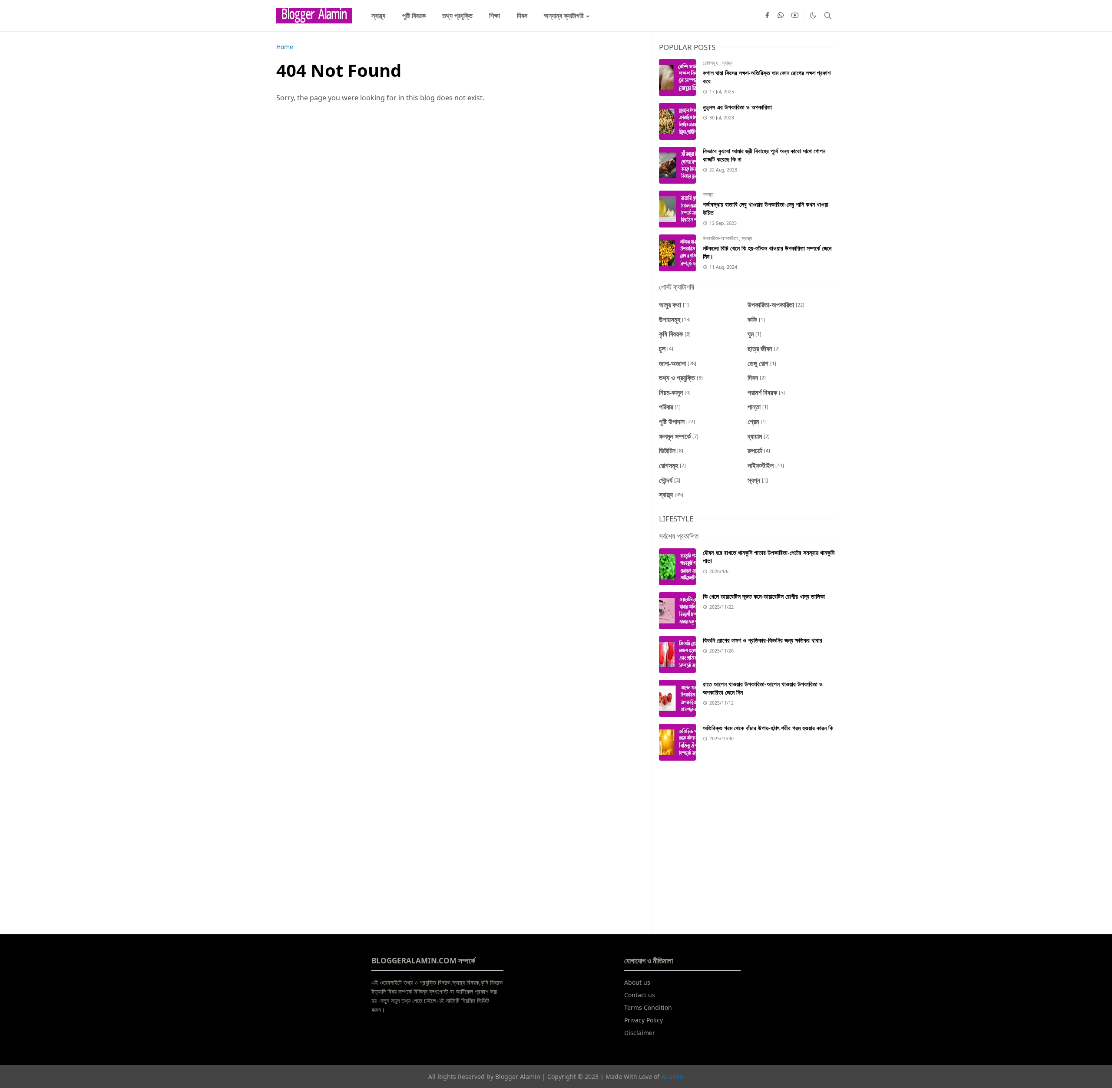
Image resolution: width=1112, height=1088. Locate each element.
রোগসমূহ (711, 62)
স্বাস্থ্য (727, 62)
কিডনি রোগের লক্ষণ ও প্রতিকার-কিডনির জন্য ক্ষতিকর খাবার (762, 640)
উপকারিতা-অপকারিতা (721, 238)
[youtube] (795, 15)
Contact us (639, 995)
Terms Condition (648, 1007)
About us (637, 982)
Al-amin (672, 1076)
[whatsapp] (781, 15)
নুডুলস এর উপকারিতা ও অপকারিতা (737, 107)
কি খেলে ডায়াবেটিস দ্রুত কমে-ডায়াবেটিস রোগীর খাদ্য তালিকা (764, 596)
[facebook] (767, 15)
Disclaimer (639, 1033)
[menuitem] (378, 15)
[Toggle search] (828, 15)
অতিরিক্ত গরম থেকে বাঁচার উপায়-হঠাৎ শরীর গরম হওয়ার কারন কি (768, 728)
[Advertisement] (747, 842)
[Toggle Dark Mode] (813, 15)
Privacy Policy (643, 1020)
